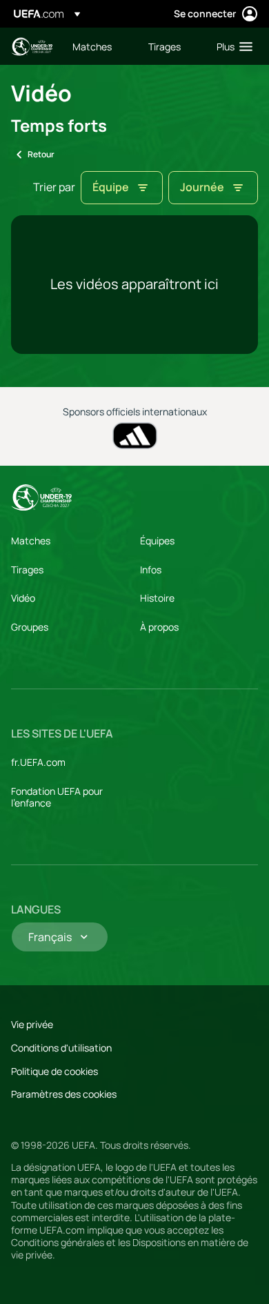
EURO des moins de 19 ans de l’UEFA (31, 46)
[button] (231, 46)
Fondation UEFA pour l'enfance (57, 797)
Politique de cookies (54, 1071)
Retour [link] (41, 154)
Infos (150, 569)
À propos (159, 626)
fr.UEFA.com (38, 762)
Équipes (157, 540)
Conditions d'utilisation (61, 1047)
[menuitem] (98, 46)
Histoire (157, 597)
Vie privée (32, 1024)
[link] (92, 46)
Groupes (29, 626)
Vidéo (23, 597)
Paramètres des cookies (64, 1093)
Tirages (27, 569)
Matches (30, 540)
